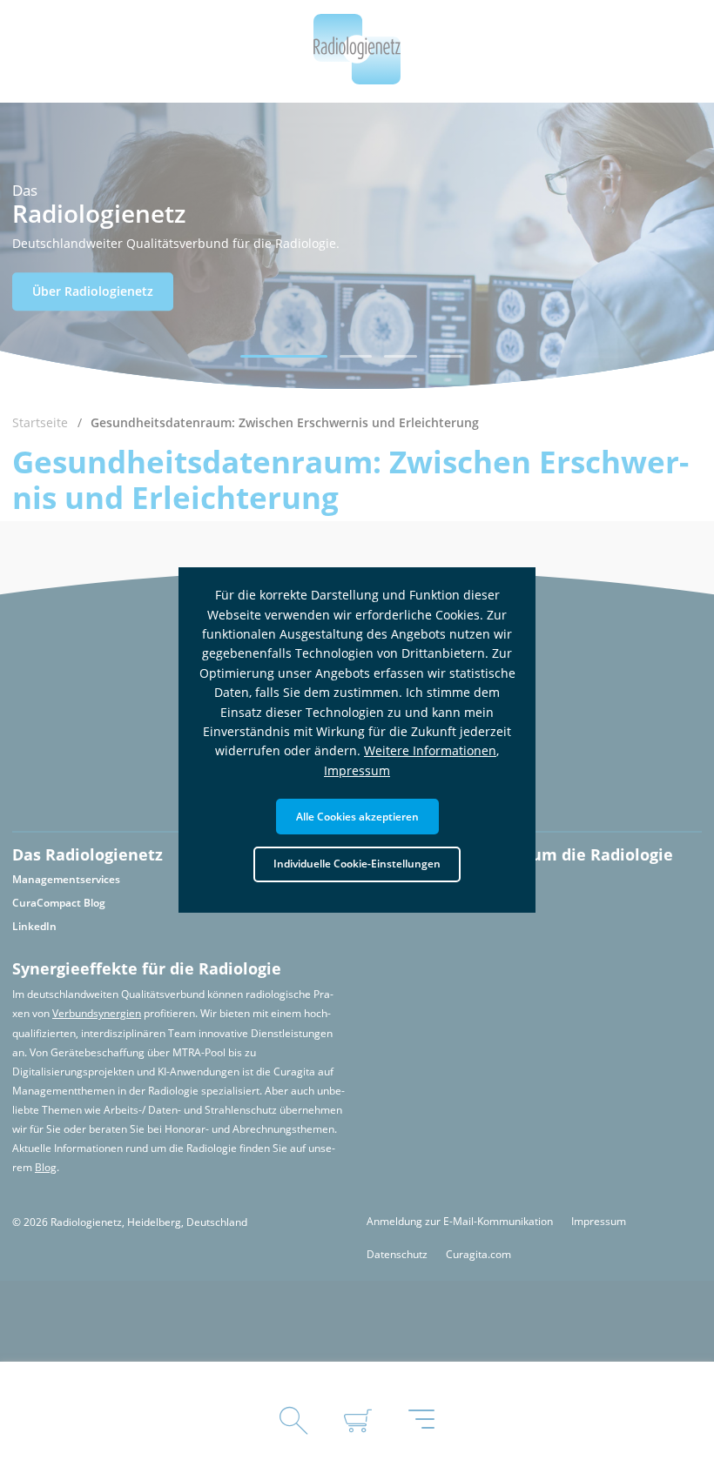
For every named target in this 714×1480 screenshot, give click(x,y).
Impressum (357, 770)
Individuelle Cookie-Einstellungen (357, 863)
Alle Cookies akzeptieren (357, 816)
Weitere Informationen (430, 750)
